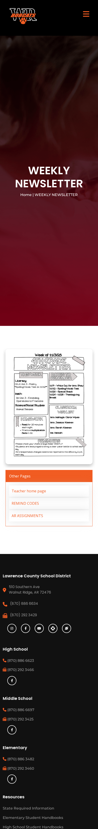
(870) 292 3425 (20, 719)
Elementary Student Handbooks (33, 817)
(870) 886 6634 (24, 603)
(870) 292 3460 (20, 768)
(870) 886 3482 (20, 759)
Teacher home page (29, 491)
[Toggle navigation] (86, 13)
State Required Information (28, 808)
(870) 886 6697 (20, 710)
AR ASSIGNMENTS (27, 515)
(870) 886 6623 (20, 660)
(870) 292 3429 (23, 615)
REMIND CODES (25, 503)
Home (26, 195)
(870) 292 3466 (20, 670)
